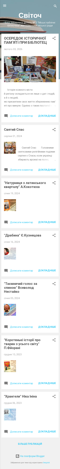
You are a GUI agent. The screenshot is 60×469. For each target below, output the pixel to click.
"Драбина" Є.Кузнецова (22, 235)
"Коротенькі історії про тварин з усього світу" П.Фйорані (22, 344)
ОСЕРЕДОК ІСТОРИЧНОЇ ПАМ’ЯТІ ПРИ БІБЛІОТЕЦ (25, 40)
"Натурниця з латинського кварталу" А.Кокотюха (25, 185)
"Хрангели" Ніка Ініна (20, 396)
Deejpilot (46, 463)
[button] (54, 38)
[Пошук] (55, 7)
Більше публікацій (30, 444)
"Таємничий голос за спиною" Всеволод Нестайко (20, 288)
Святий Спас (14, 130)
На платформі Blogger (32, 456)
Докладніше (47, 115)
